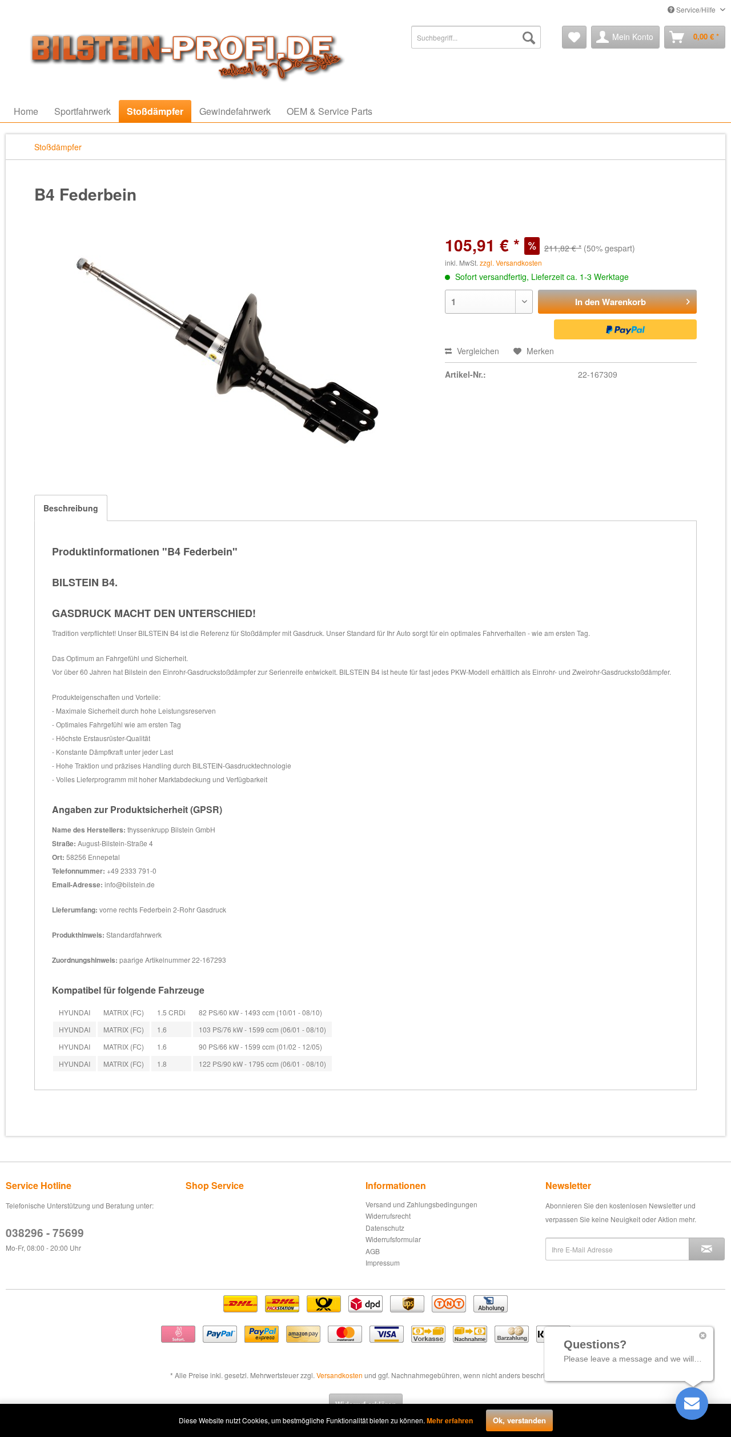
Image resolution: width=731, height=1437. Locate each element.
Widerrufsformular (393, 1239)
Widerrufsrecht (388, 1215)
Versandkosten (339, 1375)
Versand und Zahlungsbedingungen (421, 1204)
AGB (373, 1251)
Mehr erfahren (450, 1420)
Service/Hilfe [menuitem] (695, 9)
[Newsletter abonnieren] (707, 1249)
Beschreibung (70, 508)
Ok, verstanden (519, 1420)
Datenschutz (385, 1227)
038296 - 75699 (45, 1232)
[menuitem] (476, 37)
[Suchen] (529, 37)
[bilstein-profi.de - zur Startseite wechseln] (182, 54)
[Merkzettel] (574, 37)
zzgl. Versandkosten (511, 262)
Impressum (383, 1262)
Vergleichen (477, 351)
